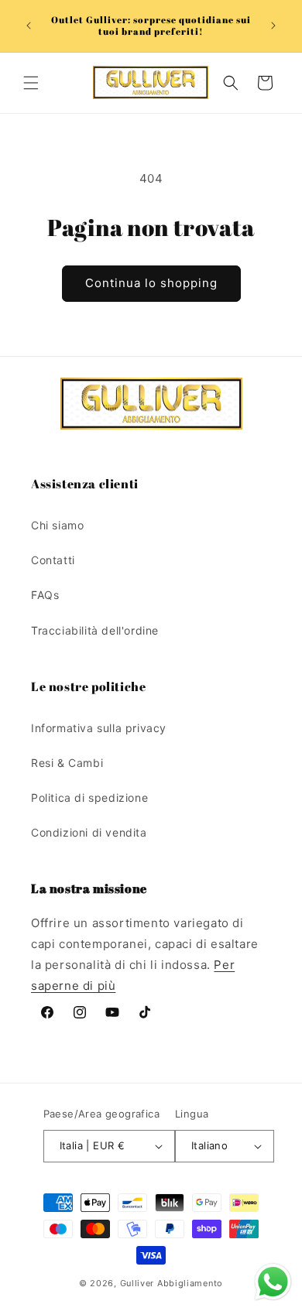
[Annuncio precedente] (29, 26)
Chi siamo (57, 525)
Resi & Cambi (67, 762)
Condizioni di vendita (89, 832)
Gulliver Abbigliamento (171, 1283)
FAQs (45, 594)
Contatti (53, 560)
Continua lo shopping (151, 283)
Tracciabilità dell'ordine (95, 630)
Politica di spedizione (89, 797)
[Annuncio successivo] (273, 26)
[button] (31, 83)
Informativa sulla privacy (98, 727)
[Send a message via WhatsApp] (273, 1282)
